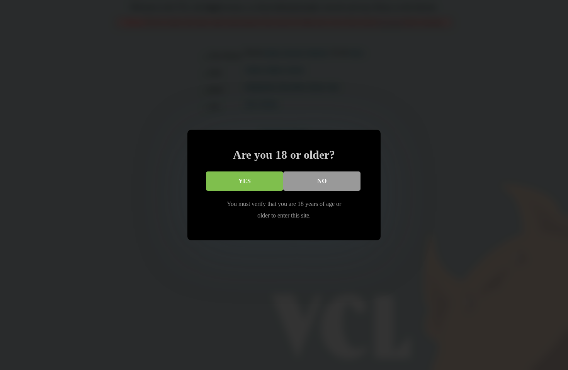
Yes (244, 181)
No (322, 181)
